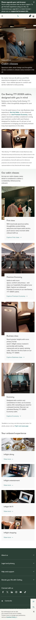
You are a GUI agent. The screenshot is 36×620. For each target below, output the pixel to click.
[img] (34, 2)
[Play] (18, 138)
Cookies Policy (11, 617)
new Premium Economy (19, 115)
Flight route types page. (22, 426)
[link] (19, 229)
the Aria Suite (14, 112)
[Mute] (5, 146)
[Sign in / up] (33, 16)
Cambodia (8, 601)
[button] (8, 459)
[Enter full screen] (33, 146)
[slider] (2, 144)
